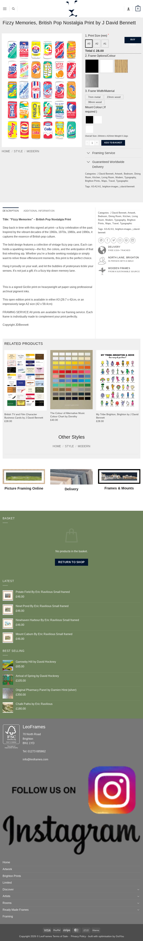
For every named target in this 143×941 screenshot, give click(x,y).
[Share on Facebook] (107, 240)
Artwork (118, 173)
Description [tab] (11, 211)
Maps (104, 181)
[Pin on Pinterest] (126, 240)
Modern (33, 151)
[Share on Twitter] (113, 240)
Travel (111, 181)
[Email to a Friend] (120, 240)
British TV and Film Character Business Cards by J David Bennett (23, 416)
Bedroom (128, 173)
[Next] (138, 389)
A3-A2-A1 (96, 186)
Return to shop (71, 562)
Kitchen (96, 177)
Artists (6, 896)
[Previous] (4, 389)
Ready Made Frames (16, 909)
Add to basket (113, 142)
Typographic (122, 181)
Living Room (107, 177)
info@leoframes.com (35, 759)
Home (6, 151)
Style (18, 151)
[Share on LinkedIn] (133, 240)
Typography (130, 177)
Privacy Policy (78, 936)
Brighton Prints (92, 181)
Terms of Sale (60, 936)
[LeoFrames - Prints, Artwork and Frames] (71, 9)
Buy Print (133, 40)
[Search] (13, 8)
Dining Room (114, 216)
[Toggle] (88, 153)
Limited (7, 882)
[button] (5, 8)
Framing (8, 916)
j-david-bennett (127, 186)
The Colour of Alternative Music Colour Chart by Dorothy (67, 415)
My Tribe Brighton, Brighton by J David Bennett (117, 416)
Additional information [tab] (39, 211)
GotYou (120, 936)
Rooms (7, 902)
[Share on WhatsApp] (101, 240)
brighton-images (110, 186)
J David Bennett (105, 173)
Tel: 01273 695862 (34, 751)
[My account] (128, 9)
